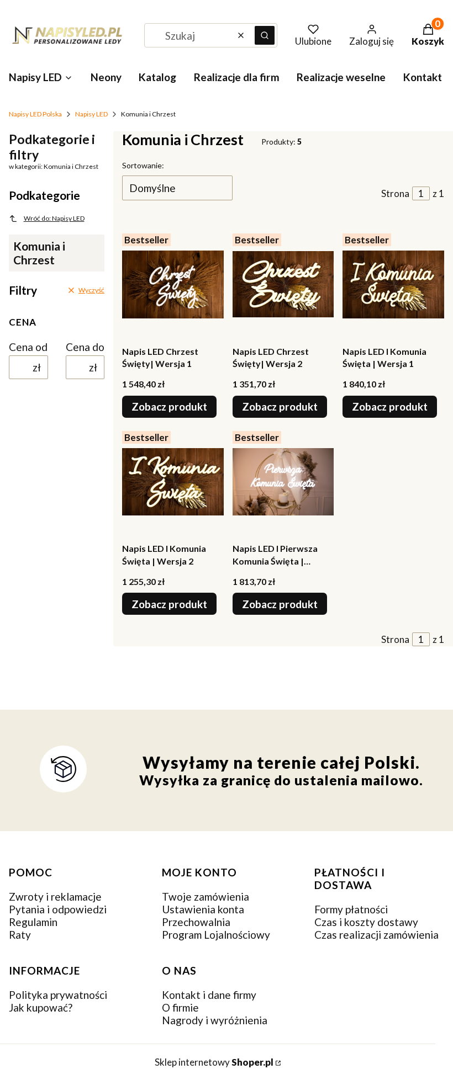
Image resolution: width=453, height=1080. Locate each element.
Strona (395, 193)
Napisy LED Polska (35, 114)
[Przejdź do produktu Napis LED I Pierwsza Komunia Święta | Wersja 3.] (283, 482)
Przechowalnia (196, 922)
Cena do (85, 347)
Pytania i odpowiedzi (58, 909)
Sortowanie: (143, 165)
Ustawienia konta (203, 909)
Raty (20, 934)
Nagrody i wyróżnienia (214, 1020)
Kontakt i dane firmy (209, 994)
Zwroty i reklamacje (55, 896)
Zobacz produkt (169, 406)
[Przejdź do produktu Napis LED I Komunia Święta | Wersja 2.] (173, 482)
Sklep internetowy (214, 1062)
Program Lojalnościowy (216, 934)
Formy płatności (351, 909)
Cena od (28, 347)
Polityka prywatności (58, 994)
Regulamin (33, 922)
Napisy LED (91, 114)
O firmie (180, 1007)
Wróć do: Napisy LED (54, 218)
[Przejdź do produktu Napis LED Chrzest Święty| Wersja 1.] (173, 284)
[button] (265, 35)
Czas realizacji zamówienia (376, 934)
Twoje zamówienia (205, 896)
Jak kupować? (40, 1007)
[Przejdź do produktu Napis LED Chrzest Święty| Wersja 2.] (283, 284)
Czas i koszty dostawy (366, 922)
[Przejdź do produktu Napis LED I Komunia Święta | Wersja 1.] (393, 284)
